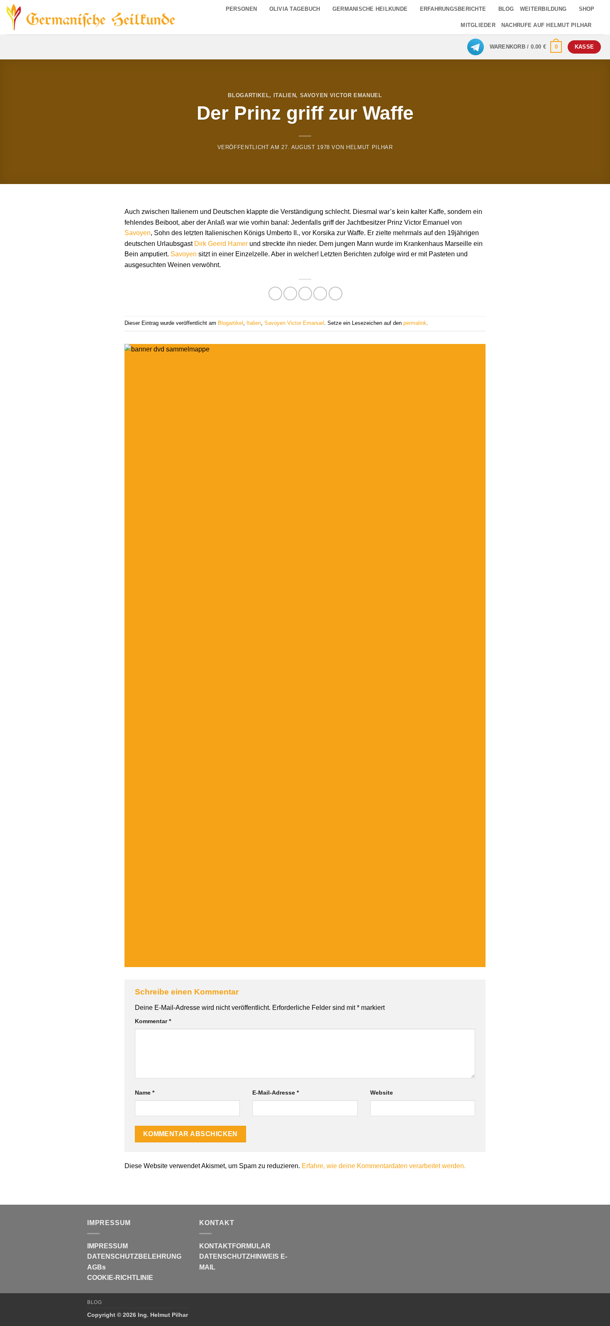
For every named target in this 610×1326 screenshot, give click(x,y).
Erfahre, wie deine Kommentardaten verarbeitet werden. (384, 1165)
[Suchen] (601, 25)
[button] (526, 47)
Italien (284, 95)
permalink (415, 323)
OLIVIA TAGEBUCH (294, 9)
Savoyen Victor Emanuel (341, 95)
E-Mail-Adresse (275, 1092)
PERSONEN (241, 9)
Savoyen (137, 232)
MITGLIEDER (478, 25)
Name (144, 1092)
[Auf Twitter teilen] (290, 293)
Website (381, 1092)
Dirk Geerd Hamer (221, 243)
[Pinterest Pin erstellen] (320, 293)
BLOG (506, 9)
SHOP (587, 9)
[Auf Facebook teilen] (275, 293)
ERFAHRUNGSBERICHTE (453, 9)
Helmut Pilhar (369, 147)
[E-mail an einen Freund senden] (305, 293)
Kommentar (153, 1021)
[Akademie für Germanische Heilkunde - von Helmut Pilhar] (91, 17)
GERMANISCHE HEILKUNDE (369, 9)
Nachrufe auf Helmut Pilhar (546, 25)
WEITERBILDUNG (543, 9)
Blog (94, 1302)
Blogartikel (248, 95)
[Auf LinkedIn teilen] (335, 293)
